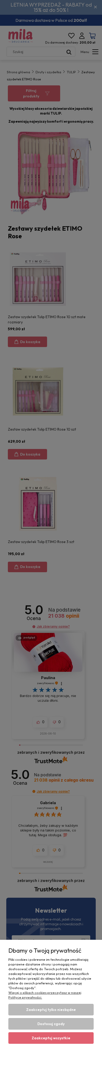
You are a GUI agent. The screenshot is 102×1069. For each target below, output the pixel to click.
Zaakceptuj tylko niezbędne (51, 1009)
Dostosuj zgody (51, 1023)
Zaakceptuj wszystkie (51, 1038)
